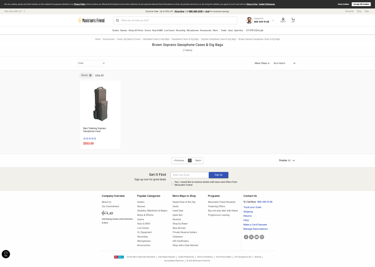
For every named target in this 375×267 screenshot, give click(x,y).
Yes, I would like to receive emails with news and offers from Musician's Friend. (206, 183)
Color (80, 63)
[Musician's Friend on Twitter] (251, 237)
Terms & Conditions (205, 257)
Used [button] (230, 30)
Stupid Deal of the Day (184, 202)
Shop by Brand (180, 223)
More (215, 30)
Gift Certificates (181, 241)
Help (367, 11)
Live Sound (169, 30)
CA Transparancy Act (243, 257)
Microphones (193, 30)
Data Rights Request (166, 257)
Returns (247, 216)
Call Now (257, 201)
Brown (84, 75)
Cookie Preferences (267, 4)
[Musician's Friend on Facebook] (246, 237)
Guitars (115, 30)
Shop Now (179, 11)
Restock (177, 219)
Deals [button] (223, 30)
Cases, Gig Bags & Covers (129, 39)
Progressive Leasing (219, 215)
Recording (180, 30)
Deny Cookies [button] (343, 4)
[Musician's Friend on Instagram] (262, 237)
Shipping (248, 211)
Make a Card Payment (255, 224)
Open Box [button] (238, 30)
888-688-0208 (195, 11)
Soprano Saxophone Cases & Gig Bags (218, 39)
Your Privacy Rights (223, 257)
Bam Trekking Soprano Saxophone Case (94, 130)
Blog (359, 11)
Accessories (206, 30)
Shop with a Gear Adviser (185, 245)
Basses (123, 30)
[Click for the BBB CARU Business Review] (119, 257)
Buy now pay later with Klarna (223, 210)
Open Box (178, 215)
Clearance (178, 236)
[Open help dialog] (6, 254)
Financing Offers (216, 206)
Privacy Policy (79, 4)
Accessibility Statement (174, 261)
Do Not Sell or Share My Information (141, 257)
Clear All (99, 75)
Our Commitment (110, 206)
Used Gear (178, 210)
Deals (176, 206)
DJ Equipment (144, 232)
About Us (106, 202)
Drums (148, 30)
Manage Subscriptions (255, 229)
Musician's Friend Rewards (221, 202)
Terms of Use (252, 4)
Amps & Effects (136, 30)
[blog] (117, 213)
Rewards (349, 11)
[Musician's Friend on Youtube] (256, 237)
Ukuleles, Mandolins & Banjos (152, 210)
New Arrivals (179, 228)
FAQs (246, 220)
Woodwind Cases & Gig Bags (156, 39)
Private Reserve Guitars (185, 232)
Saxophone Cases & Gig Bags (185, 39)
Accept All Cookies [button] (361, 4)
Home (98, 39)
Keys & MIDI (157, 30)
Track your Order (252, 207)
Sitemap (257, 257)
